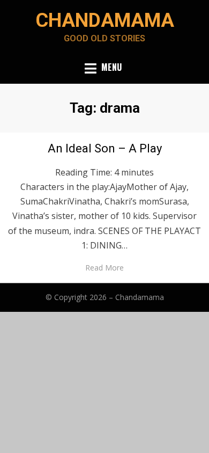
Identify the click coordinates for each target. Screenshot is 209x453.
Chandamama (104, 20)
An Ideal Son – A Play (105, 148)
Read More (104, 267)
